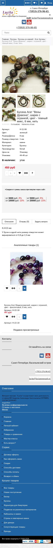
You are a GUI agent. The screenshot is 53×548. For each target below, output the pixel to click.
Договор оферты (11, 454)
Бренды (7, 531)
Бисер (6, 496)
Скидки (7, 463)
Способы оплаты (11, 472)
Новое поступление (12, 492)
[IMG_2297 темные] (9, 101)
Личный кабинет (11, 426)
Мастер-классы (11, 439)
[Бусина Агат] (26, 69)
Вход (50, 3)
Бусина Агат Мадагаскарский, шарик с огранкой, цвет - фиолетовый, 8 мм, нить (25, 306)
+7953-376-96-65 (42, 371)
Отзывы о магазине (11, 407)
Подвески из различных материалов (20, 509)
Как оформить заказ (13, 459)
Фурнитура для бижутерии (15, 505)
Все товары (9, 488)
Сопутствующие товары (14, 527)
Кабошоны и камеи (12, 514)
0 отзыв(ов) (15, 124)
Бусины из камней (25, 39)
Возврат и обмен (11, 476)
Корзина (7, 417)
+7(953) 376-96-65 (26, 27)
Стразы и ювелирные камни (16, 518)
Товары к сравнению (13, 434)
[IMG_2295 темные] (24, 101)
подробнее (6, 403)
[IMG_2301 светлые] (39, 101)
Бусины (13, 39)
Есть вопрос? (10, 443)
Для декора (9, 522)
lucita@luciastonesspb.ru (42, 18)
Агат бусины (40, 39)
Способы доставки (12, 467)
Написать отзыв (28, 124)
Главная (5, 39)
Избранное (9, 430)
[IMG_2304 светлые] (9, 114)
